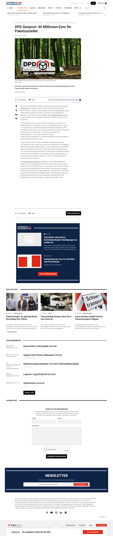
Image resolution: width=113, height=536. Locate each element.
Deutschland (24, 108)
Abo (93, 3)
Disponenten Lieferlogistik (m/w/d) (40, 346)
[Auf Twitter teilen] (16, 110)
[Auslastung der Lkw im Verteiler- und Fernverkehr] (29, 261)
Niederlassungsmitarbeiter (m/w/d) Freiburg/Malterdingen (51, 364)
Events (50, 8)
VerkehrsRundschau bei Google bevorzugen (64, 99)
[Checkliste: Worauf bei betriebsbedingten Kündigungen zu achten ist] (29, 239)
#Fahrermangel (18, 313)
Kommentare (22, 99)
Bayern (38, 161)
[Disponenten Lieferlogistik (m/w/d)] (13, 346)
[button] (56, 526)
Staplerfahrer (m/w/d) (33, 383)
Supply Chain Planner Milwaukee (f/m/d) (42, 355)
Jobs (86, 3)
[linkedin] (61, 512)
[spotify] (66, 512)
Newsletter (75, 3)
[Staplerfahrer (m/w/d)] (13, 382)
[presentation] (105, 15)
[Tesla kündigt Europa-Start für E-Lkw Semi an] (56, 302)
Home (17, 23)
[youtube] (51, 512)
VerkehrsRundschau (56, 115)
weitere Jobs (29, 393)
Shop (82, 3)
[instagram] (56, 512)
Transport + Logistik (36, 23)
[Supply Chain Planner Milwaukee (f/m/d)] (13, 355)
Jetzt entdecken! (93, 532)
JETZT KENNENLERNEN (47, 274)
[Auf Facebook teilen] (16, 106)
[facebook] (47, 512)
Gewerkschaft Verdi (29, 161)
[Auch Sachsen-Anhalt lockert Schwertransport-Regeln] (91, 302)
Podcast (59, 8)
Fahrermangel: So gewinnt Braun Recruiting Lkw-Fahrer (21, 317)
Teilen (33, 99)
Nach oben (102, 517)
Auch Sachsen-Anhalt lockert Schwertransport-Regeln (89, 317)
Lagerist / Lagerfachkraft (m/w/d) (39, 374)
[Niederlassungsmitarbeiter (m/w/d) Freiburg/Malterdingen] (13, 366)
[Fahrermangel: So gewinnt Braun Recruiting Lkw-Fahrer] (22, 302)
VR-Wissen (68, 8)
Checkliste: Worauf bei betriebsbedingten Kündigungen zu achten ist (60, 240)
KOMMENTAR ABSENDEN (56, 456)
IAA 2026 (32, 8)
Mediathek (41, 8)
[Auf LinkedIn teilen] (16, 114)
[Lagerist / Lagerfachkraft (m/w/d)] (13, 375)
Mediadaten (70, 525)
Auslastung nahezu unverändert (53, 264)
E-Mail (34, 418)
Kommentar (35, 425)
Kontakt (82, 525)
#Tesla (50, 313)
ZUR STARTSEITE (73, 213)
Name (59, 418)
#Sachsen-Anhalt (87, 313)
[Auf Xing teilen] (16, 118)
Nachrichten (22, 8)
